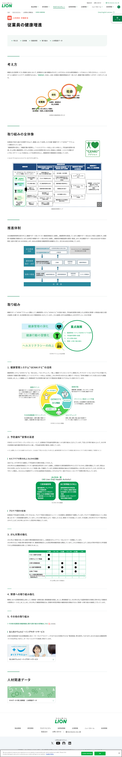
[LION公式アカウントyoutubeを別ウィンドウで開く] (58, 743)
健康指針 (41, 75)
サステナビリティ (45, 728)
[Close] (119, 753)
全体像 (24, 41)
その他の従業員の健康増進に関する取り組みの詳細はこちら (32, 624)
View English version (105, 12)
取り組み (45, 41)
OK (100, 753)
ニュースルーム (90, 728)
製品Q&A (89, 3)
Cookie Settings (87, 753)
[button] (118, 7)
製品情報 (18, 728)
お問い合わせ (97, 3)
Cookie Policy (50, 754)
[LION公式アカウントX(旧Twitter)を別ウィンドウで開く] (52, 743)
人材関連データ (57, 41)
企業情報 (75, 728)
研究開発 (31, 728)
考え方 (15, 41)
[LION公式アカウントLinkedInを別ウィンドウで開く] (70, 743)
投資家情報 (61, 728)
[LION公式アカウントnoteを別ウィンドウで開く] (64, 743)
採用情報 (104, 728)
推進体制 (34, 41)
